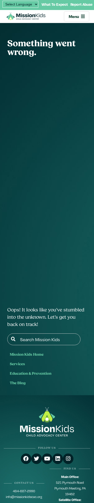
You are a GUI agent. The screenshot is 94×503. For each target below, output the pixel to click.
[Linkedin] (57, 458)
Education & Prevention (30, 374)
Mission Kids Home (27, 355)
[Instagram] (68, 458)
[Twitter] (36, 458)
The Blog (18, 383)
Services (17, 364)
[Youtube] (47, 458)
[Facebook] (26, 458)
